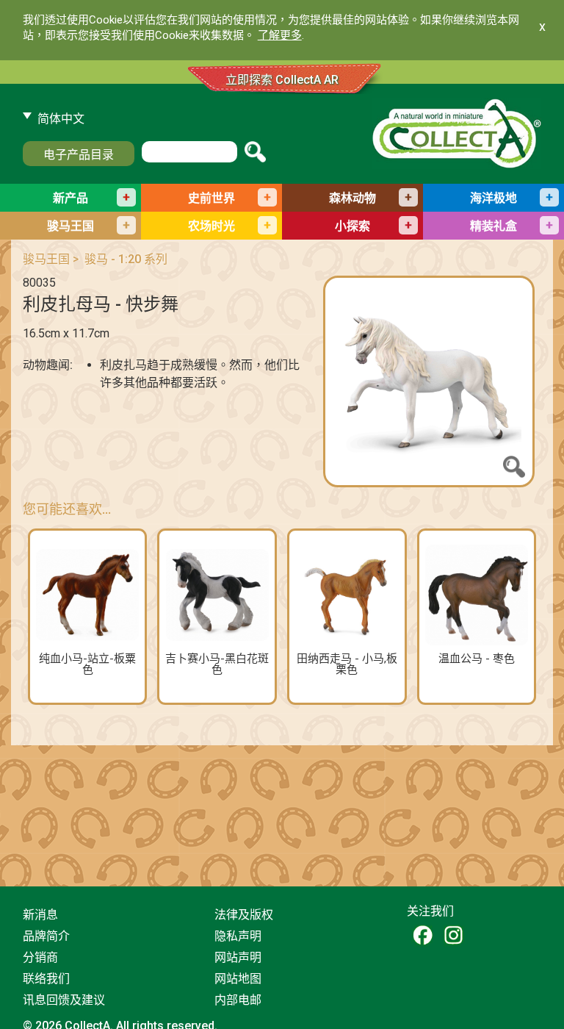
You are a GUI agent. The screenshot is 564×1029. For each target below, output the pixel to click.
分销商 (40, 957)
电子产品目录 (78, 155)
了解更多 (280, 35)
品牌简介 (46, 936)
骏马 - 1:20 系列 (125, 259)
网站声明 (237, 957)
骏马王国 (46, 259)
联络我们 (46, 979)
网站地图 (237, 979)
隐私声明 (237, 936)
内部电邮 (237, 1000)
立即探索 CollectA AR (282, 80)
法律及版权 (243, 915)
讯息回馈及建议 (64, 1000)
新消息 (40, 915)
